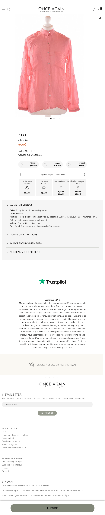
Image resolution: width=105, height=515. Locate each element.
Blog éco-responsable (12, 465)
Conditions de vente (11, 441)
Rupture (52, 508)
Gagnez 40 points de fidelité (43, 174)
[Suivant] (59, 118)
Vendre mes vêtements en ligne (55, 495)
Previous (21, 174)
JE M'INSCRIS (47, 413)
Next (84, 174)
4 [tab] (57, 377)
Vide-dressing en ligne (12, 462)
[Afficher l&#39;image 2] (54, 118)
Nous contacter (9, 438)
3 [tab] (53, 377)
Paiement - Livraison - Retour (15, 435)
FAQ (3, 432)
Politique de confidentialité (14, 448)
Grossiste (6, 471)
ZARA (58, 300)
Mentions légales (9, 444)
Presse (5, 468)
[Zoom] (100, 18)
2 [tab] (49, 377)
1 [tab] (45, 377)
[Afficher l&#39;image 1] (51, 118)
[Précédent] (45, 118)
